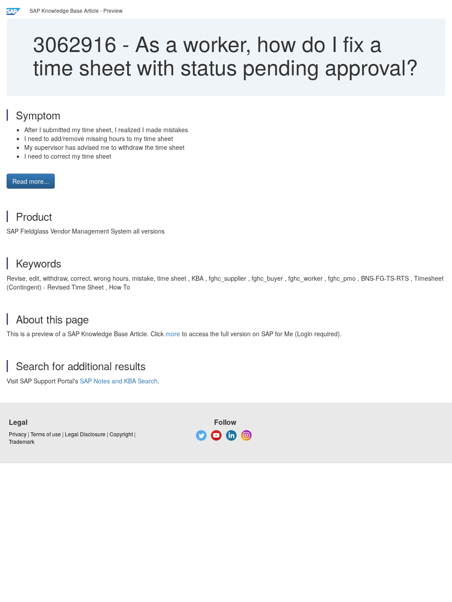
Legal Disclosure (85, 434)
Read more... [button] (30, 181)
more (173, 333)
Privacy (17, 434)
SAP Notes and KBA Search (119, 380)
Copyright (121, 434)
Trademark (21, 441)
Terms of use (45, 434)
